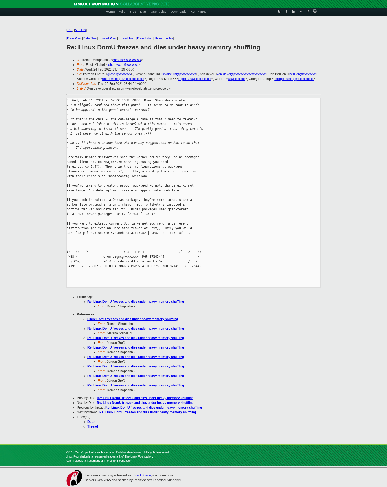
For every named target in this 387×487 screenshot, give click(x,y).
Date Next (90, 38)
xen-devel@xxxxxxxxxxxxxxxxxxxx (241, 74)
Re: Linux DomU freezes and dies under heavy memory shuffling (135, 302)
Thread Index (163, 38)
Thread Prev (107, 38)
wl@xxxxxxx (236, 79)
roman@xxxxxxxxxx (127, 60)
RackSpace (142, 475)
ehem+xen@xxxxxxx (123, 65)
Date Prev (74, 38)
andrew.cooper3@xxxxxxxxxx (123, 79)
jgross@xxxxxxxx (119, 74)
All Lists (80, 30)
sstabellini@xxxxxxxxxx (179, 74)
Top (69, 30)
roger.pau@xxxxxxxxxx (194, 79)
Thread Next (127, 38)
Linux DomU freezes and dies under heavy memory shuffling (132, 319)
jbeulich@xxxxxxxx (302, 74)
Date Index (145, 38)
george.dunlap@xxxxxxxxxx (294, 79)
